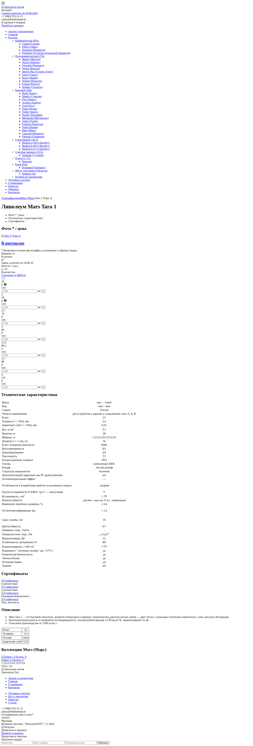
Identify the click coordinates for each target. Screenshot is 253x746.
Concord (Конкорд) (33, 133)
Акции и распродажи (20, 31)
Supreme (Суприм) (33, 155)
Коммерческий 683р (27, 40)
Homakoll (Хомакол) (33, 167)
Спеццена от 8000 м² (13, 275)
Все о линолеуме (18, 696)
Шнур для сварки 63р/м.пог (31, 170)
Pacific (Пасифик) (32, 114)
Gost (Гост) (28, 105)
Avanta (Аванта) (31, 102)
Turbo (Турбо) (30, 121)
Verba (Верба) (30, 127)
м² (39, 291)
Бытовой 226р (23, 90)
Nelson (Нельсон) (32, 80)
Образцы (13, 189)
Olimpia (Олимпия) (33, 136)
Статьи (12, 702)
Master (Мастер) (31, 59)
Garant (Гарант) (31, 43)
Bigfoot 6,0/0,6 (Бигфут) (36, 145)
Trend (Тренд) (30, 111)
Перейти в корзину (12, 25)
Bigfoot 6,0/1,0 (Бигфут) (36, 149)
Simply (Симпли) (32, 96)
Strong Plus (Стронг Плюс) (37, 71)
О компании (15, 183)
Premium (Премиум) (33, 49)
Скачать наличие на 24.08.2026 (19, 13)
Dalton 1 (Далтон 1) (12, 659)
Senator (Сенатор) (32, 87)
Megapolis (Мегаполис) (35, 118)
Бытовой (16, 198)
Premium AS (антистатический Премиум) (46, 53)
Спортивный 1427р (26, 139)
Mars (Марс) (29, 130)
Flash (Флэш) (29, 108)
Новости (13, 186)
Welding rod (28, 173)
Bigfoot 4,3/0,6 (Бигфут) (36, 142)
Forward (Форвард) (33, 65)
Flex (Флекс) (29, 99)
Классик (27, 161)
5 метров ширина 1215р (29, 152)
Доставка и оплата (19, 179)
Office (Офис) (30, 46)
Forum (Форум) (31, 84)
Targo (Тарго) (30, 74)
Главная (13, 34)
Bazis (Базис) (29, 93)
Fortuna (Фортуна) (32, 124)
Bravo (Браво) (30, 77)
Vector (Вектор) (31, 68)
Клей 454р (21, 164)
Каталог (13, 37)
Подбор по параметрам (28, 176)
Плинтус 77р (22, 158)
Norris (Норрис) (31, 62)
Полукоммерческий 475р (29, 56)
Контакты (14, 192)
